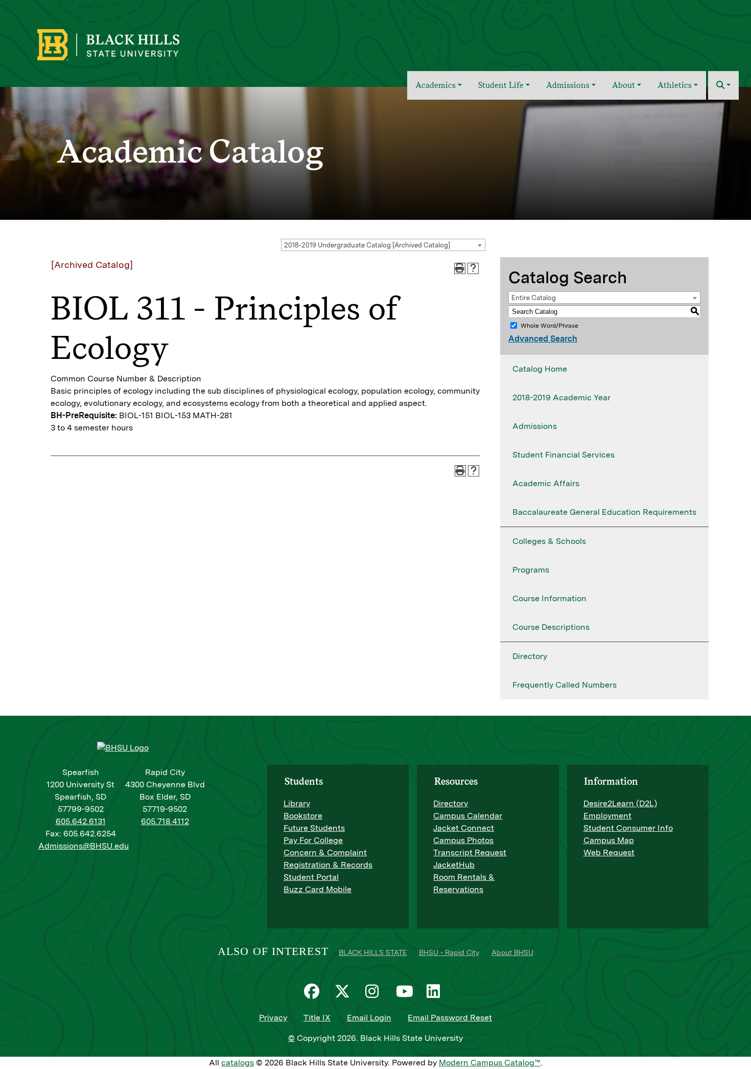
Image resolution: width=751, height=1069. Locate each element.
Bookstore (303, 816)
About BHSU (512, 952)
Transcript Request (469, 852)
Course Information (549, 598)
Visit (655, 37)
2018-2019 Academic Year (561, 397)
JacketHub (454, 865)
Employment (607, 816)
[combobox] (383, 245)
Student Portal (311, 877)
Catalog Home (539, 369)
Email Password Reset (450, 1017)
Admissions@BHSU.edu (83, 846)
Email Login (369, 1017)
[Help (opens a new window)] (473, 268)
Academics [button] (435, 85)
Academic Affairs (545, 483)
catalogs (237, 1062)
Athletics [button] (675, 85)
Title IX (317, 1017)
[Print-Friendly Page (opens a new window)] (459, 268)
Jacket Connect (463, 828)
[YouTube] (406, 991)
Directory (529, 656)
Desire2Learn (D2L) (620, 803)
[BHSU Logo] (130, 43)
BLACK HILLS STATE (373, 952)
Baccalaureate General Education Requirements (604, 512)
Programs (530, 570)
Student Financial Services (563, 455)
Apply (685, 37)
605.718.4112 (165, 821)
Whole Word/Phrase (549, 325)
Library (297, 803)
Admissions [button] (568, 85)
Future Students (314, 828)
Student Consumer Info (628, 828)
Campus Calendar (467, 816)
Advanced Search (542, 339)
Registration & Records (328, 865)
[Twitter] (345, 991)
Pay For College (313, 840)
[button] (723, 85)
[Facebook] (314, 991)
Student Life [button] (501, 85)
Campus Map (608, 840)
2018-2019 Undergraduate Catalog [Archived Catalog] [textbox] (367, 245)
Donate (721, 37)
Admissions (534, 426)
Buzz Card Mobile (317, 889)
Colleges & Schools (549, 541)
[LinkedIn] (437, 991)
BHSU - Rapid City (449, 952)
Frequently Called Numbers (564, 685)
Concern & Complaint (325, 852)
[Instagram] (375, 991)
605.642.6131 (81, 821)
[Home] (392, 85)
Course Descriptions (551, 627)
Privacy (273, 1017)
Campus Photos (463, 840)
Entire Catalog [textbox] (533, 298)
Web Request (609, 852)
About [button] (623, 85)
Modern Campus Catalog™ (490, 1062)
